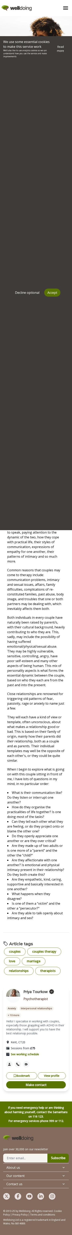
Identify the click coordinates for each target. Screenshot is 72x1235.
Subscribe (58, 1158)
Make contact (36, 1085)
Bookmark (23, 1076)
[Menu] (66, 8)
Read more (60, 49)
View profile (51, 1076)
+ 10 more (13, 1015)
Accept (52, 292)
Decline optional (27, 292)
